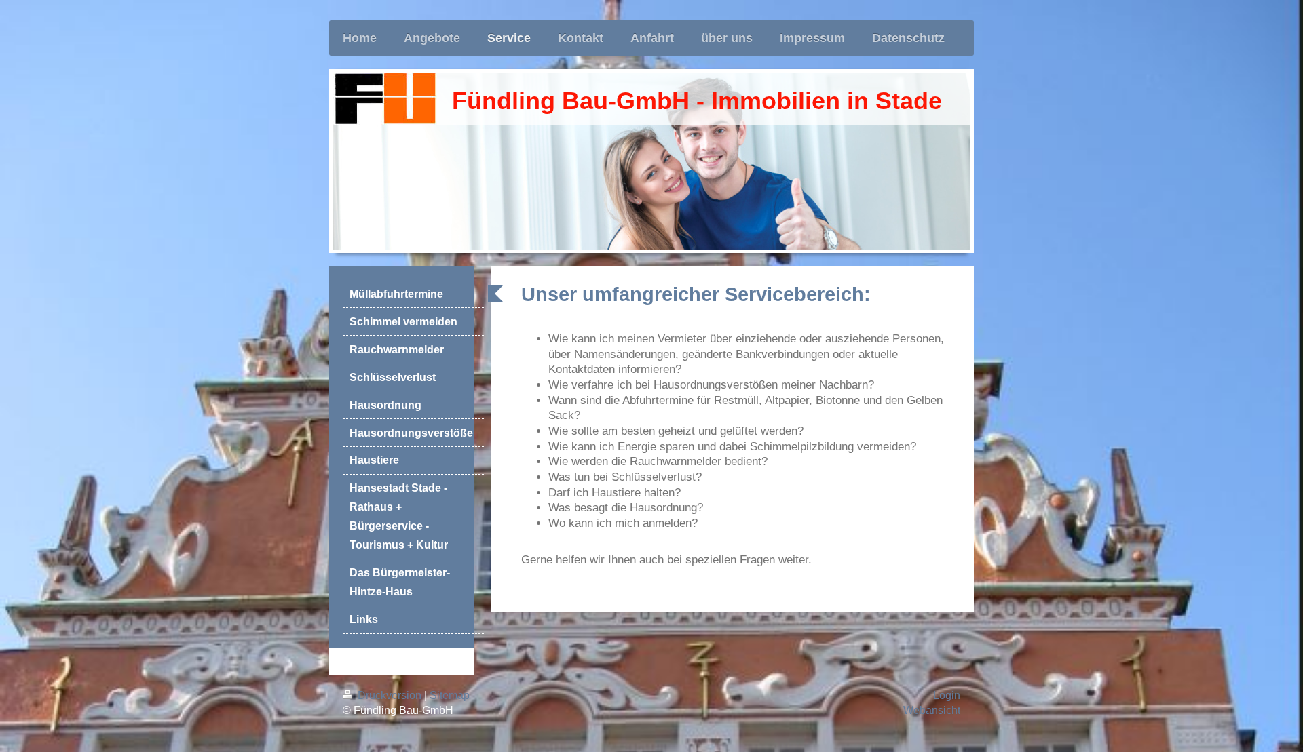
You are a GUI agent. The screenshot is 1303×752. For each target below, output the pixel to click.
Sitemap (450, 695)
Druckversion (389, 695)
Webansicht (931, 710)
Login (946, 695)
